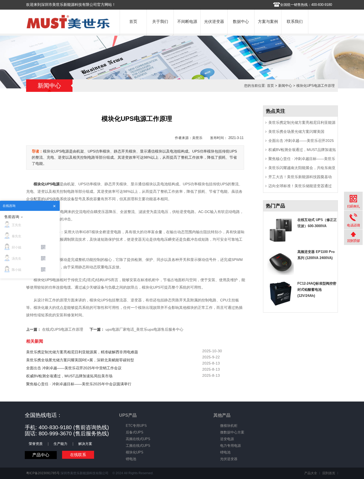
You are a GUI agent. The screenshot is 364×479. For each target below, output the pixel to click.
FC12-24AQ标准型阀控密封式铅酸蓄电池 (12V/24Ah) (316, 289)
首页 (133, 21)
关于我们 (160, 21)
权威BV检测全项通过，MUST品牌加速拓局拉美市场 (69, 376)
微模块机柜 (228, 426)
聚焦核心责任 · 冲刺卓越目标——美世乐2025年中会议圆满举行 (78, 384)
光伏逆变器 (214, 21)
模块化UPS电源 (47, 184)
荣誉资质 (36, 444)
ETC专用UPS (136, 426)
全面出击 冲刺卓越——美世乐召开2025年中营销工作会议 (74, 368)
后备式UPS (134, 432)
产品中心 (40, 455)
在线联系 (78, 454)
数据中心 (241, 21)
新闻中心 (285, 86)
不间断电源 (187, 21)
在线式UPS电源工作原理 (62, 329)
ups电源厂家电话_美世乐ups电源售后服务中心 (144, 329)
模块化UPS (134, 452)
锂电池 (131, 459)
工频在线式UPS (138, 446)
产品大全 (310, 473)
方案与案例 (268, 21)
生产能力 (60, 444)
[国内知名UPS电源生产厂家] (68, 28)
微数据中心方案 (232, 432)
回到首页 (328, 473)
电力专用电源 (230, 446)
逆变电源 (227, 439)
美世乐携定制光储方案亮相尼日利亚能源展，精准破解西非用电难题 (82, 352)
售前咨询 (11, 217)
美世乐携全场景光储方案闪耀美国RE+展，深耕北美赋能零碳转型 (80, 360)
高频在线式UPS (138, 439)
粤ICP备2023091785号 (43, 473)
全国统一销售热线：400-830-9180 (306, 5)
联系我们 (295, 21)
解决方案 (85, 444)
